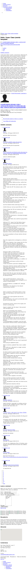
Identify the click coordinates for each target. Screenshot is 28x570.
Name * (2, 492)
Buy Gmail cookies (7, 163)
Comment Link (6, 127)
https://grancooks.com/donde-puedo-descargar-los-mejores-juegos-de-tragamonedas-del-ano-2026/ (15, 153)
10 (3, 481)
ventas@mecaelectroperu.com (8, 554)
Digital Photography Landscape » (19, 93)
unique (4, 48)
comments (5, 52)
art (3, 50)
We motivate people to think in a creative (13, 118)
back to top (3, 508)
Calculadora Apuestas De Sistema (11, 464)
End (4, 483)
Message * (3, 505)
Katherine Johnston (7, 400)
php (4, 49)
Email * (2, 493)
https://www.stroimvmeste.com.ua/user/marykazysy (15, 457)
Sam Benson (6, 439)
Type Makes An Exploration (9, 121)
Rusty (4, 131)
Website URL (4, 494)
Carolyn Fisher (6, 452)
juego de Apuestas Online (9, 429)
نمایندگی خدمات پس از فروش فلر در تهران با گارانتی (14, 412)
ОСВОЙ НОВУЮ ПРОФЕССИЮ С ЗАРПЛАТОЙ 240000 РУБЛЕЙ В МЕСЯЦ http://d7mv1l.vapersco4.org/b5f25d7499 (13, 43)
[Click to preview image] (9, 33)
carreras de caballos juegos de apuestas (12, 142)
